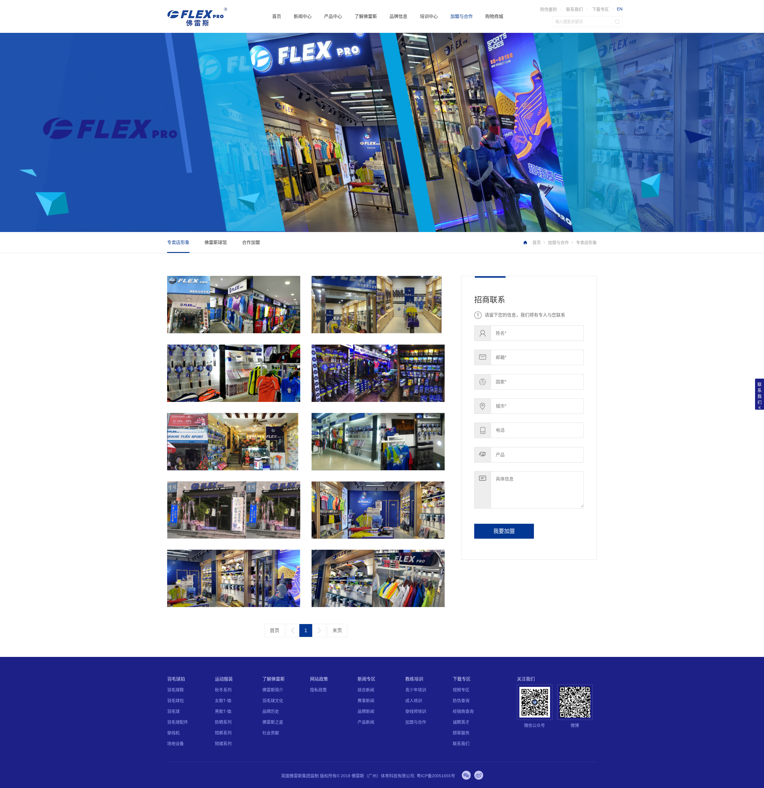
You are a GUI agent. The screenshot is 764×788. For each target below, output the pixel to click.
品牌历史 (270, 711)
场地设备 (175, 743)
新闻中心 (303, 16)
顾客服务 (461, 732)
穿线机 (173, 732)
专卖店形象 (178, 242)
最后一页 (337, 631)
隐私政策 (318, 689)
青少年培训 (415, 689)
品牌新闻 (366, 711)
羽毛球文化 (272, 700)
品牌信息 (398, 16)
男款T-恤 (223, 711)
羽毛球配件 (177, 722)
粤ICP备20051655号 (436, 775)
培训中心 (429, 16)
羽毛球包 (175, 700)
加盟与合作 (461, 16)
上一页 (292, 630)
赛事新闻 (366, 700)
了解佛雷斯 (366, 16)
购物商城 (494, 16)
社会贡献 (270, 732)
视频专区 (461, 689)
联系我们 (574, 9)
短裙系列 (223, 743)
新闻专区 (366, 678)
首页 (276, 16)
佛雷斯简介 (272, 689)
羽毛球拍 (176, 678)
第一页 (274, 631)
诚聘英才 (461, 722)
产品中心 (333, 16)
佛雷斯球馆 (215, 242)
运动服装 (224, 678)
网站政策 (319, 678)
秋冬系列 (223, 689)
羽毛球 (173, 711)
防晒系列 (223, 722)
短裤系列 (223, 732)
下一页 (319, 630)
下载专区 (600, 9)
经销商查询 (463, 711)
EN (620, 9)
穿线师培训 (415, 711)
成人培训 (413, 700)
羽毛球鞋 (175, 689)
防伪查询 (461, 700)
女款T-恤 (223, 700)
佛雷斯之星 (272, 722)
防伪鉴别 (548, 9)
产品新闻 (366, 722)
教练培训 (414, 678)
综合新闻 (366, 689)
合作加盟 (251, 242)
